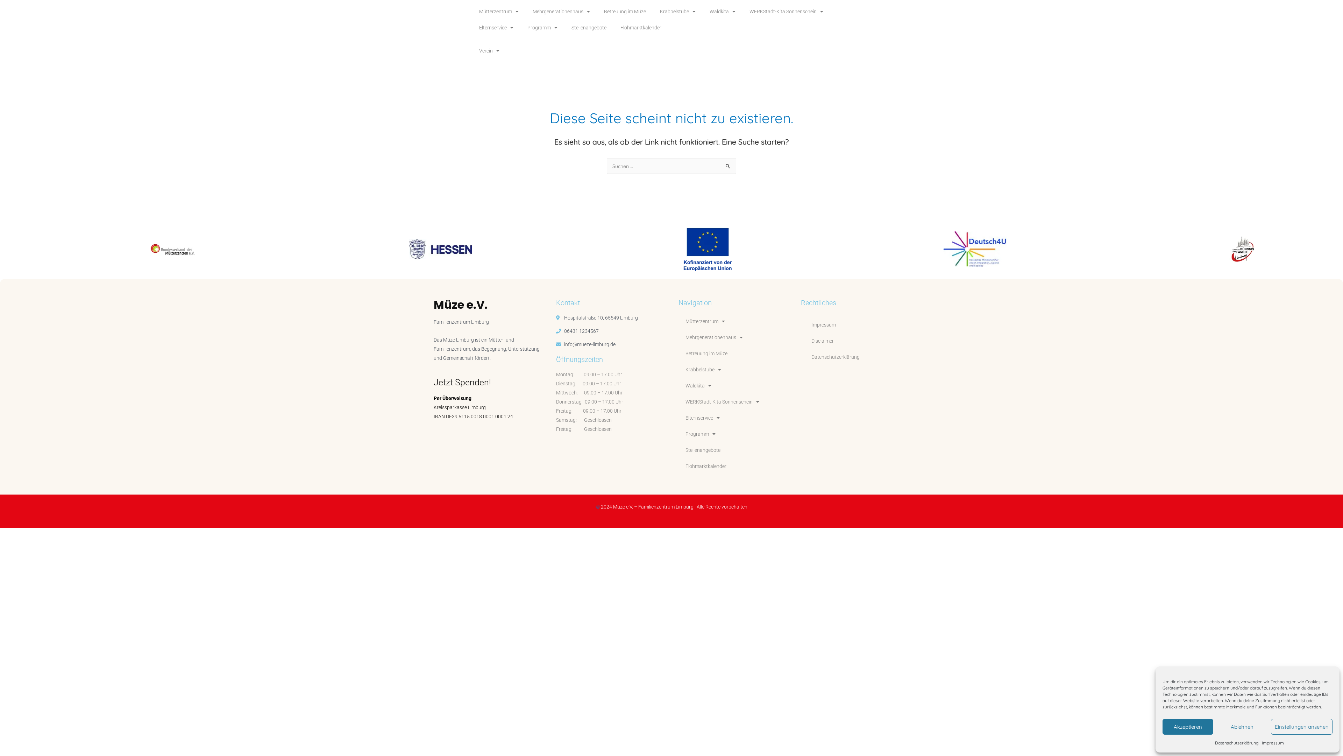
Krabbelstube (674, 11)
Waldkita (719, 11)
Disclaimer (822, 341)
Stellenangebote (588, 27)
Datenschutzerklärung (1236, 743)
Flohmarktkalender (640, 27)
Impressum (1273, 743)
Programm (539, 27)
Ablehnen (1242, 726)
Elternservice (493, 27)
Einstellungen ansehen (1302, 726)
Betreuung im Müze (625, 11)
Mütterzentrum (495, 11)
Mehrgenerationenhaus (558, 11)
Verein (486, 51)
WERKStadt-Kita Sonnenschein (783, 11)
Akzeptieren (1188, 726)
